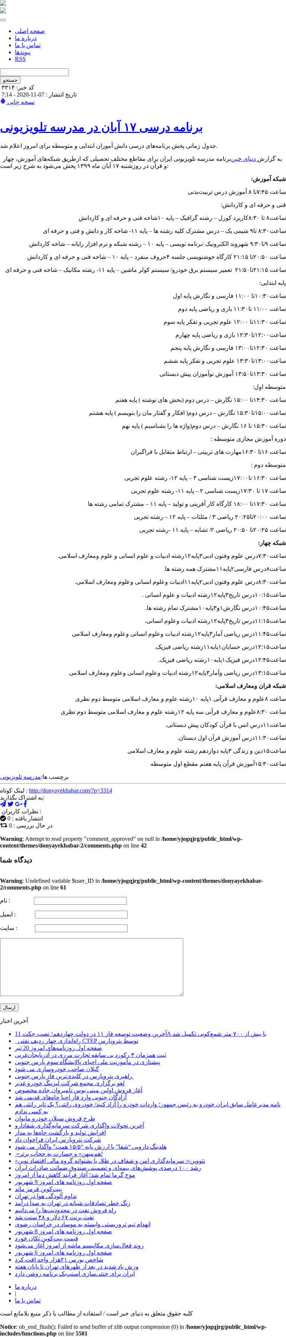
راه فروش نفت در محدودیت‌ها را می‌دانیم (65, 1210)
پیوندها (23, 52)
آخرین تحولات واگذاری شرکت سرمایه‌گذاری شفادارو (79, 1125)
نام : (16, 900)
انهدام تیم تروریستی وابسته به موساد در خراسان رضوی (82, 1224)
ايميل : (17, 914)
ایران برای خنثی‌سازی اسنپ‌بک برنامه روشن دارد (75, 1274)
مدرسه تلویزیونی (20, 777)
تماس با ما (28, 45)
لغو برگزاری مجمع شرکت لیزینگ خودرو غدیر (70, 1083)
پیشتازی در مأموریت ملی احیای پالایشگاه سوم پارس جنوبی (87, 1062)
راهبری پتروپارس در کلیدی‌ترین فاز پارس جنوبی (74, 1076)
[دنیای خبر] (3, 4)
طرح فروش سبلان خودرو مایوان (55, 1118)
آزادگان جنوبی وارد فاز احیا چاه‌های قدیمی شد (71, 1097)
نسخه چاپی (20, 102)
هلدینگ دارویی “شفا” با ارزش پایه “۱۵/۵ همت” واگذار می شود (90, 1147)
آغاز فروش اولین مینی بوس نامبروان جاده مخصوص (78, 1090)
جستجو (10, 80)
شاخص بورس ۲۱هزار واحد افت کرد (59, 1259)
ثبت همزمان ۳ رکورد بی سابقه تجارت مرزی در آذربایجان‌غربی (90, 1055)
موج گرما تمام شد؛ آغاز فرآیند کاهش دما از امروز (75, 1175)
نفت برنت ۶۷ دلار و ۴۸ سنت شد (54, 1217)
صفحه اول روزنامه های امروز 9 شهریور (63, 1182)
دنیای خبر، (244, 159)
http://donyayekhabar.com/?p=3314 (70, 790)
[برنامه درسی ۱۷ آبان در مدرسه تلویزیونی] (18, 804)
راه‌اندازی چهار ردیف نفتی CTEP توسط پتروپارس (76, 1041)
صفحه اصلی (30, 31)
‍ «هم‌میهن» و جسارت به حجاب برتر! (59, 1154)
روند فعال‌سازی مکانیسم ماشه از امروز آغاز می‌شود (79, 1245)
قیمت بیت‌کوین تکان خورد (46, 1238)
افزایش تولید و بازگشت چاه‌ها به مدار (60, 1132)
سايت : (17, 928)
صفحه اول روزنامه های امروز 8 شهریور (63, 1231)
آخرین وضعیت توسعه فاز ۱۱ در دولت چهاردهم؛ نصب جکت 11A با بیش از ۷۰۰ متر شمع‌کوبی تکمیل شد (140, 1034)
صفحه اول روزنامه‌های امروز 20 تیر (58, 1048)
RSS (20, 59)
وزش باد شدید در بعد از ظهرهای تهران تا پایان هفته (77, 1266)
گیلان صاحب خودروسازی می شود (57, 1069)
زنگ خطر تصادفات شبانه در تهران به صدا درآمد (72, 1203)
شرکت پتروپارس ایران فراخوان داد (58, 1139)
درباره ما (25, 38)
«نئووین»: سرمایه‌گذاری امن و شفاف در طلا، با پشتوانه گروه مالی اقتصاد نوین (110, 1161)
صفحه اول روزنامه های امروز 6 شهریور (63, 1252)
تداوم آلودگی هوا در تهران (46, 1196)
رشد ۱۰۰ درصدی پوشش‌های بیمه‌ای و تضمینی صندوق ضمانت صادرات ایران (108, 1168)
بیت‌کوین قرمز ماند (38, 1189)
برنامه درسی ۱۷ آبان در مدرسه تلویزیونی (101, 127)
